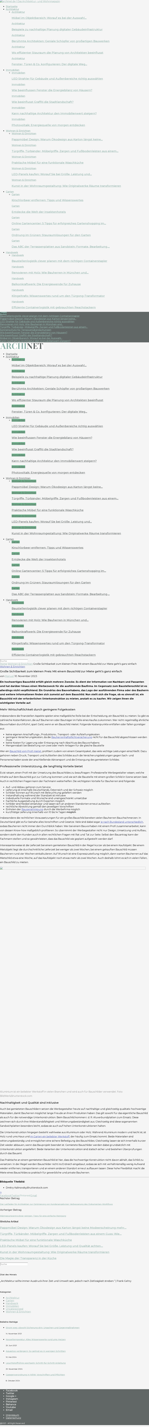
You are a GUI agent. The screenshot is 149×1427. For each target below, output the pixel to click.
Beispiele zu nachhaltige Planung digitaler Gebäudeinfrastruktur (57, 29)
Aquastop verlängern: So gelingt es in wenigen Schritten (36, 1351)
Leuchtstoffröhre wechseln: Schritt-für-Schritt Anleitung (36, 1363)
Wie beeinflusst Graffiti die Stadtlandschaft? (42, 102)
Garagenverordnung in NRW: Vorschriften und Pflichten (35, 1374)
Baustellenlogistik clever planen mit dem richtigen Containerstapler (59, 261)
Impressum (12, 1415)
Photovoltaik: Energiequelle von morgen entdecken (48, 125)
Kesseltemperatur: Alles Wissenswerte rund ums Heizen (36, 1339)
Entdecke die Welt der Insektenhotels (39, 212)
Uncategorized (14, 1309)
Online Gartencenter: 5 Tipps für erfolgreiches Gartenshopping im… (59, 223)
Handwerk (12, 252)
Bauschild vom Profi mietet (25, 751)
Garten (10, 191)
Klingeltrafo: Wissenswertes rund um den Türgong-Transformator (58, 296)
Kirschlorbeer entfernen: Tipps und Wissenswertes (47, 200)
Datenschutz (13, 1417)
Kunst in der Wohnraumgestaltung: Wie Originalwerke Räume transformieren (66, 186)
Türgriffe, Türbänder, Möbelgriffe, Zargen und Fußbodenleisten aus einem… (65, 151)
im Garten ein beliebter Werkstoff (50, 1136)
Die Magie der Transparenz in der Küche (28, 1258)
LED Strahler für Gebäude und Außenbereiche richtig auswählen (57, 78)
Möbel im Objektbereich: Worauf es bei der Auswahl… (49, 18)
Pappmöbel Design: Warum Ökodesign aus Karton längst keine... (38, 318)
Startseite (11, 6)
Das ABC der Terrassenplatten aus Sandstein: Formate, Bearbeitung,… (61, 246)
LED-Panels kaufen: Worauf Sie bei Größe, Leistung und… (52, 174)
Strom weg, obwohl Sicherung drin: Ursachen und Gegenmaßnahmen (42, 1327)
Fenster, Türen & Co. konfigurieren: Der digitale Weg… (49, 64)
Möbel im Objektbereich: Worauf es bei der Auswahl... (31, 338)
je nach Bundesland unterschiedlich (122, 822)
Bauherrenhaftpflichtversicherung (71, 737)
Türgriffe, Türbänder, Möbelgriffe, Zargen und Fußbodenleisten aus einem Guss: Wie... (61, 1234)
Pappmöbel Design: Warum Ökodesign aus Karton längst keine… (57, 139)
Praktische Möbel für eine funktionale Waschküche (48, 162)
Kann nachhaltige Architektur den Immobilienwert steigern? (54, 113)
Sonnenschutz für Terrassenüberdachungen (25, 329)
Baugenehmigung (32, 809)
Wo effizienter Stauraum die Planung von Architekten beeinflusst (57, 52)
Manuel (9, 676)
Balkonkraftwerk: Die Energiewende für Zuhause (46, 284)
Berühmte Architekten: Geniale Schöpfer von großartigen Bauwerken (61, 41)
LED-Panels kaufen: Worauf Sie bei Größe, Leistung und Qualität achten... (51, 1246)
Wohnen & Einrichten (18, 130)
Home (3, 664)
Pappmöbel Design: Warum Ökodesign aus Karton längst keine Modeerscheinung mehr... (63, 1227)
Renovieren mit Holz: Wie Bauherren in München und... (31, 324)
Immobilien (12, 70)
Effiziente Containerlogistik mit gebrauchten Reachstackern (54, 307)
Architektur (12, 9)
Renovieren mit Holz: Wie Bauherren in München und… (50, 272)
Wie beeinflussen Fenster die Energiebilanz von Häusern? (52, 90)
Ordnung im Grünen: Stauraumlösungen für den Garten (51, 235)
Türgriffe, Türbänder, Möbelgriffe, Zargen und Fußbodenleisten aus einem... (44, 327)
